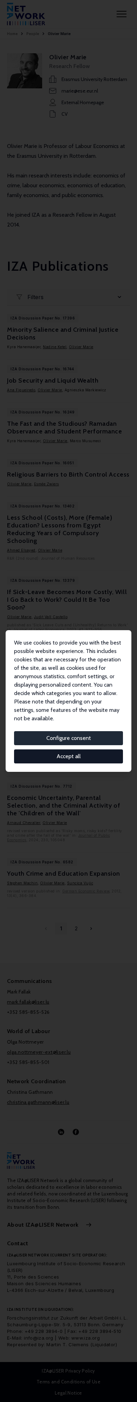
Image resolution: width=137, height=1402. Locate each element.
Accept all (69, 756)
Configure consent (68, 738)
